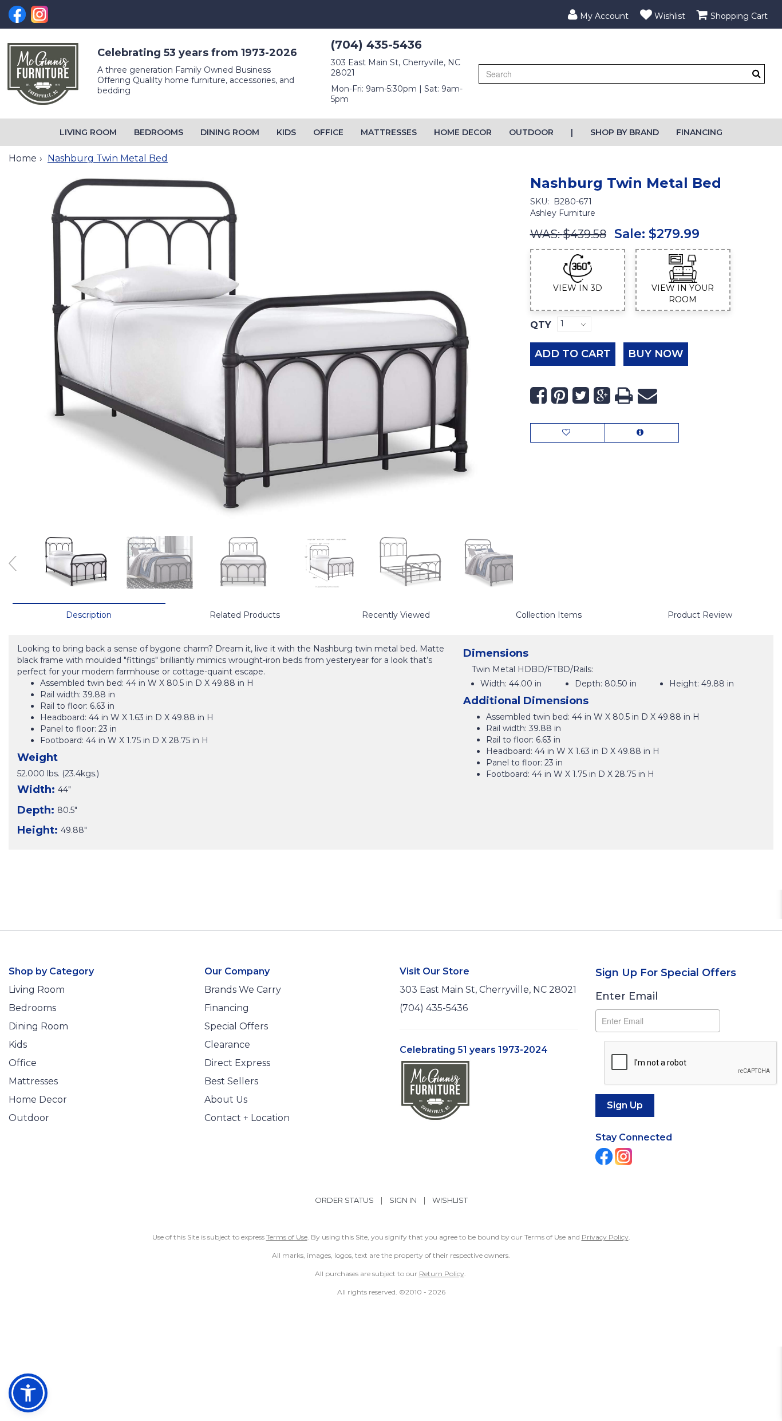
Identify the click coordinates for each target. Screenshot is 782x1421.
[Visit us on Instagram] (41, 14)
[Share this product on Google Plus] (602, 396)
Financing (699, 132)
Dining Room (229, 132)
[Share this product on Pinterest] (559, 396)
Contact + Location (247, 1117)
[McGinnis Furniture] (43, 73)
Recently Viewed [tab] (396, 615)
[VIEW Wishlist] (568, 433)
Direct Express (237, 1062)
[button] (598, 14)
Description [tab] (89, 615)
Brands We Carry (242, 989)
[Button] (756, 73)
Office (328, 132)
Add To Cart (573, 354)
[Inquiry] (641, 433)
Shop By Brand (624, 132)
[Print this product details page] (624, 396)
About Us (225, 1099)
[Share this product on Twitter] (580, 396)
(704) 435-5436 (376, 45)
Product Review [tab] (700, 615)
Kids (286, 132)
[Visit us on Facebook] (19, 14)
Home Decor (463, 132)
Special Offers (236, 1026)
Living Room (88, 132)
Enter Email (626, 996)
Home (23, 158)
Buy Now (656, 354)
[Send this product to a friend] (647, 396)
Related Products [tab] (245, 615)
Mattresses (389, 132)
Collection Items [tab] (549, 615)
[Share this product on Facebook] (538, 396)
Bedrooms (158, 132)
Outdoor (531, 132)
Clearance (227, 1044)
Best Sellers (231, 1081)
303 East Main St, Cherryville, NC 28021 (488, 989)
